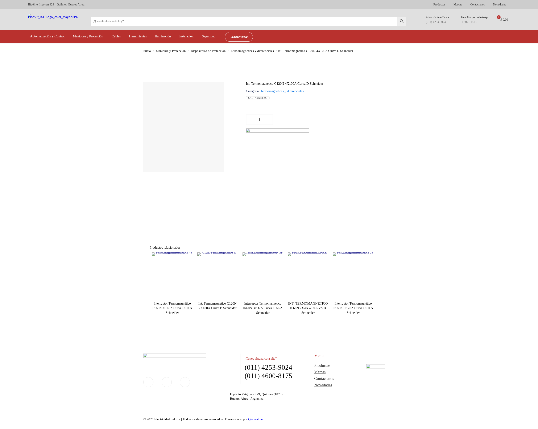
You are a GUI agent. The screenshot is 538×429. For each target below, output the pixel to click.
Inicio (147, 51)
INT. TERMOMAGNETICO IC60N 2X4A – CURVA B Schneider (308, 308)
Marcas (320, 372)
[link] (375, 377)
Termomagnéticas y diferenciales (252, 51)
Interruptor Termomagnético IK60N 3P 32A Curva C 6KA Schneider (263, 308)
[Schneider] (277, 153)
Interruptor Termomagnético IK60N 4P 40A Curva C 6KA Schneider (172, 308)
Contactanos (324, 378)
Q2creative (255, 419)
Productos (322, 365)
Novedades (323, 385)
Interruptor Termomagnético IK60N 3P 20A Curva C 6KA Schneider (353, 308)
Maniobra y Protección (171, 51)
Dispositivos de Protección (208, 51)
